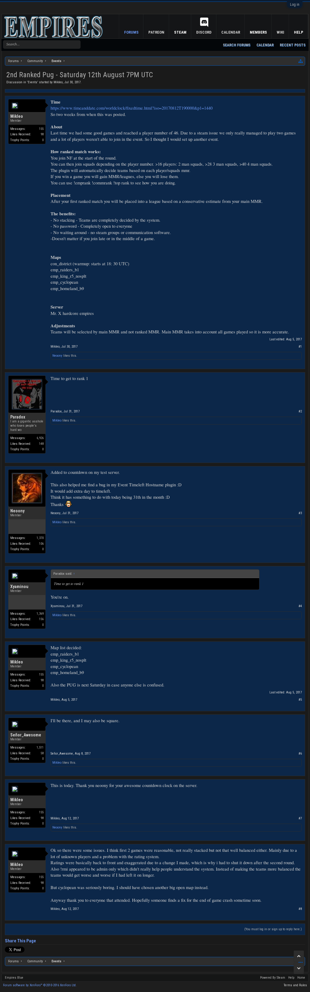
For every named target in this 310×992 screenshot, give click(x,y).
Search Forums (236, 45)
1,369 (40, 614)
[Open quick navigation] (300, 61)
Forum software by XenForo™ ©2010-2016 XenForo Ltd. (40, 985)
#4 (300, 606)
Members (258, 32)
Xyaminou (19, 586)
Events (32, 82)
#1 (300, 347)
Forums (131, 32)
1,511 (40, 747)
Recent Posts (292, 45)
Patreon (156, 32)
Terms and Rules (295, 985)
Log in (294, 4)
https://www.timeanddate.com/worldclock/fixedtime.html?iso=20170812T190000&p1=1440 (132, 108)
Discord (204, 32)
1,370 (40, 538)
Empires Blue (14, 978)
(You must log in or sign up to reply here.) (273, 929)
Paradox (17, 417)
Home (301, 978)
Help (298, 32)
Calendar (265, 45)
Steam (180, 32)
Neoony (57, 356)
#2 (300, 411)
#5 (300, 700)
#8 (300, 909)
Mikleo (58, 82)
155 (41, 129)
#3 (300, 513)
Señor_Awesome (25, 734)
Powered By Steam (272, 978)
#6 (300, 754)
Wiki (280, 32)
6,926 (40, 438)
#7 (300, 818)
